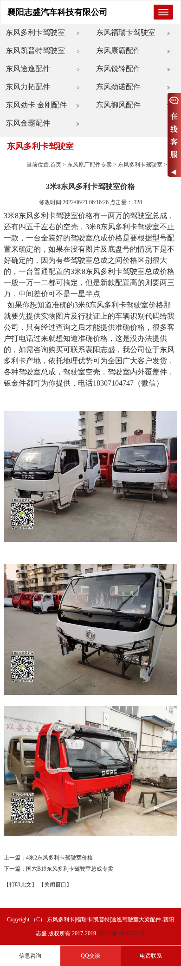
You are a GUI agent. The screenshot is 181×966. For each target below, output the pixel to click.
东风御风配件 (118, 105)
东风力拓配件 (28, 87)
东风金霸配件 (28, 123)
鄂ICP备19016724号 (121, 933)
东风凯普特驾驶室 (35, 50)
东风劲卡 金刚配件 (36, 105)
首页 (55, 164)
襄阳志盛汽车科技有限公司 (57, 12)
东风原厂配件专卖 (89, 164)
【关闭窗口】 (55, 884)
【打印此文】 (20, 884)
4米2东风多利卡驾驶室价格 (59, 857)
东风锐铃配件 (118, 69)
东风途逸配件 (28, 69)
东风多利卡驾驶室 (35, 32)
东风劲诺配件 (118, 87)
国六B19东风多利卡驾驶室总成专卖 (69, 869)
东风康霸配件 (118, 50)
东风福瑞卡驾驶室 (125, 32)
